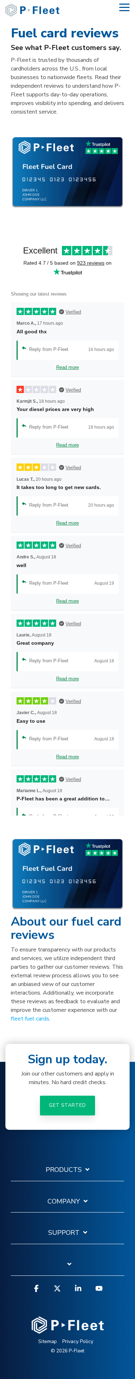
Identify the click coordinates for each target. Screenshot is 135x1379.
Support (64, 1233)
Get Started (67, 1105)
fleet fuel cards (30, 1019)
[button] (124, 7)
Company (64, 1201)
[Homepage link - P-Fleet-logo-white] (68, 1330)
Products (64, 1170)
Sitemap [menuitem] (47, 1341)
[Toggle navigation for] (67, 1267)
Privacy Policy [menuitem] (77, 1341)
